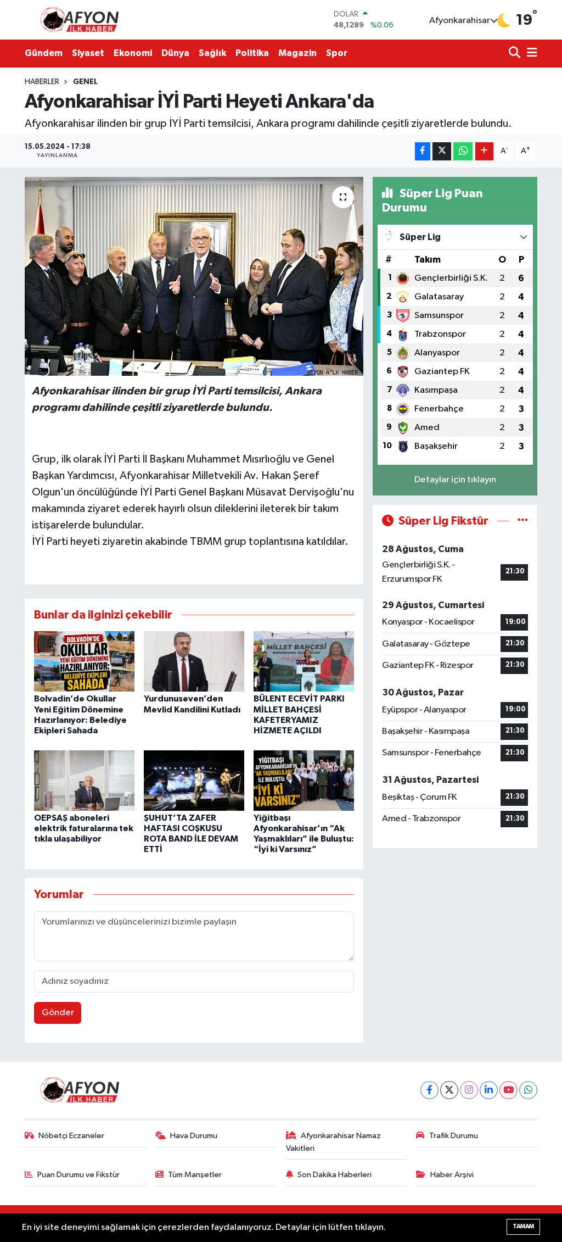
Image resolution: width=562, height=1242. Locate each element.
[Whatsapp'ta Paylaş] (463, 151)
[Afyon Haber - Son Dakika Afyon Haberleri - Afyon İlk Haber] (82, 19)
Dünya (175, 53)
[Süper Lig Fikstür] (523, 521)
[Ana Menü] (530, 53)
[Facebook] (429, 1090)
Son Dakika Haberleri (334, 1175)
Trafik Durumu (453, 1136)
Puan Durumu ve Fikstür (78, 1175)
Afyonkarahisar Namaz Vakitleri (333, 1142)
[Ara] (515, 53)
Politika (252, 53)
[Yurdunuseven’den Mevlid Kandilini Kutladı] (194, 661)
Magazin (297, 53)
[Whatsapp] (528, 1090)
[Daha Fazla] (484, 151)
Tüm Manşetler (195, 1175)
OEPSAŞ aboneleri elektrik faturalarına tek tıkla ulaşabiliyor (83, 828)
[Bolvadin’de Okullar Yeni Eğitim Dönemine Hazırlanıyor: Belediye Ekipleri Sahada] (84, 661)
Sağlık (212, 53)
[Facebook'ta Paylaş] (422, 151)
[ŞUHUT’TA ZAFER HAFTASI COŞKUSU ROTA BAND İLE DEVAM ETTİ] (194, 780)
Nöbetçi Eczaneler (71, 1136)
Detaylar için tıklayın (455, 479)
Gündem (44, 53)
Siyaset (88, 53)
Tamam (523, 1226)
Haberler (42, 82)
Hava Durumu (193, 1136)
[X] (449, 1090)
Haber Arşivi (452, 1175)
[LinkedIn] (489, 1090)
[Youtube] (508, 1090)
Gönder (58, 1012)
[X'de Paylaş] (441, 151)
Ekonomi (133, 53)
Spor (336, 53)
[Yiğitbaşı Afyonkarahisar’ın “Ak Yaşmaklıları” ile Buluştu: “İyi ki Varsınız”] (304, 780)
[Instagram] (469, 1090)
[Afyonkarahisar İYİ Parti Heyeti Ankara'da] (194, 276)
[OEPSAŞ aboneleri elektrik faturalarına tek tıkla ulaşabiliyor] (84, 780)
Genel (85, 82)
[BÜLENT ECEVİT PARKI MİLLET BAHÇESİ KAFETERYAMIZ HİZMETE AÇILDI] (304, 661)
